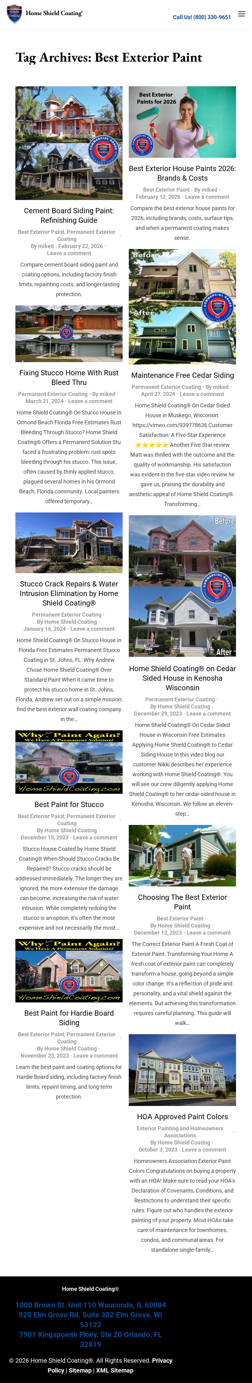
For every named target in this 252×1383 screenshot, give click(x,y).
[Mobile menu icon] (241, 14)
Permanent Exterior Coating (166, 387)
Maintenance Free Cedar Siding (182, 375)
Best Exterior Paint (41, 232)
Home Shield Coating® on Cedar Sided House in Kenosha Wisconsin (182, 678)
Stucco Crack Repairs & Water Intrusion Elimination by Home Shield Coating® (69, 593)
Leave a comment (69, 253)
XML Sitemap (114, 1370)
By (42, 246)
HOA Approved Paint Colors (182, 1116)
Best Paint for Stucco (69, 804)
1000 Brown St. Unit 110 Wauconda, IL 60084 (90, 1305)
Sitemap (80, 1370)
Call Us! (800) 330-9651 (202, 17)
